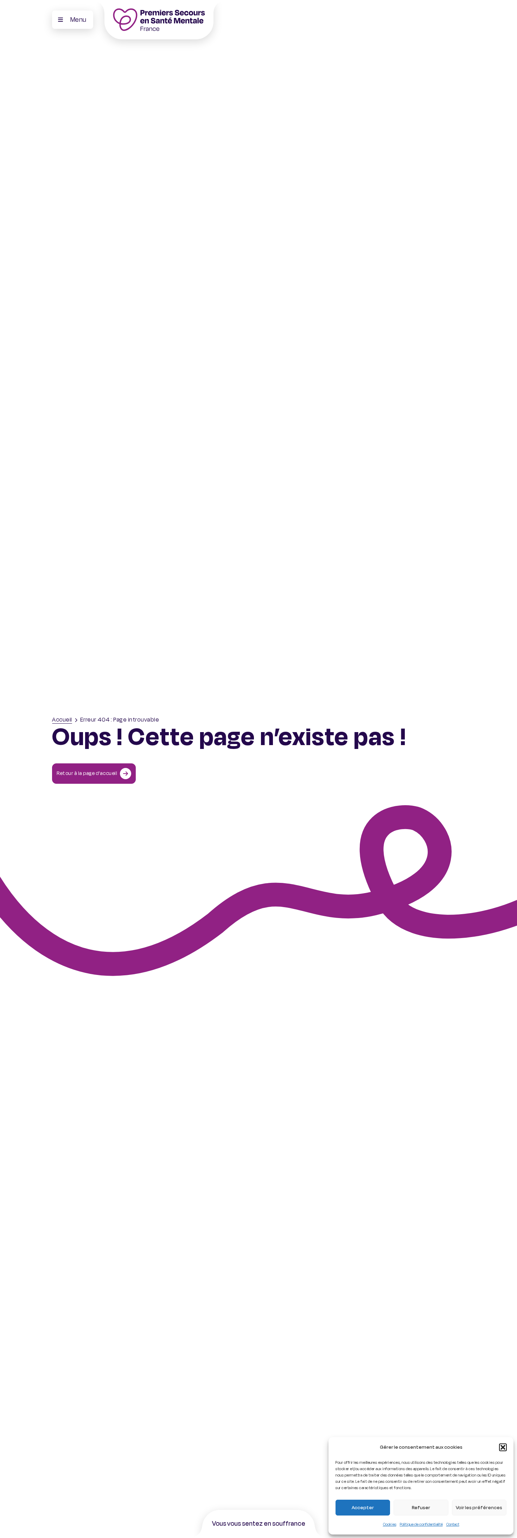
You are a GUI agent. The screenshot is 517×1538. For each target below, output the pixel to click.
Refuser (421, 1507)
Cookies (389, 1524)
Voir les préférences (479, 1507)
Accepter (363, 1507)
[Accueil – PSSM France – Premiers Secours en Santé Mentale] (159, 19)
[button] (502, 1447)
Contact (452, 1524)
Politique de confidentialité (421, 1524)
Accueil (62, 720)
